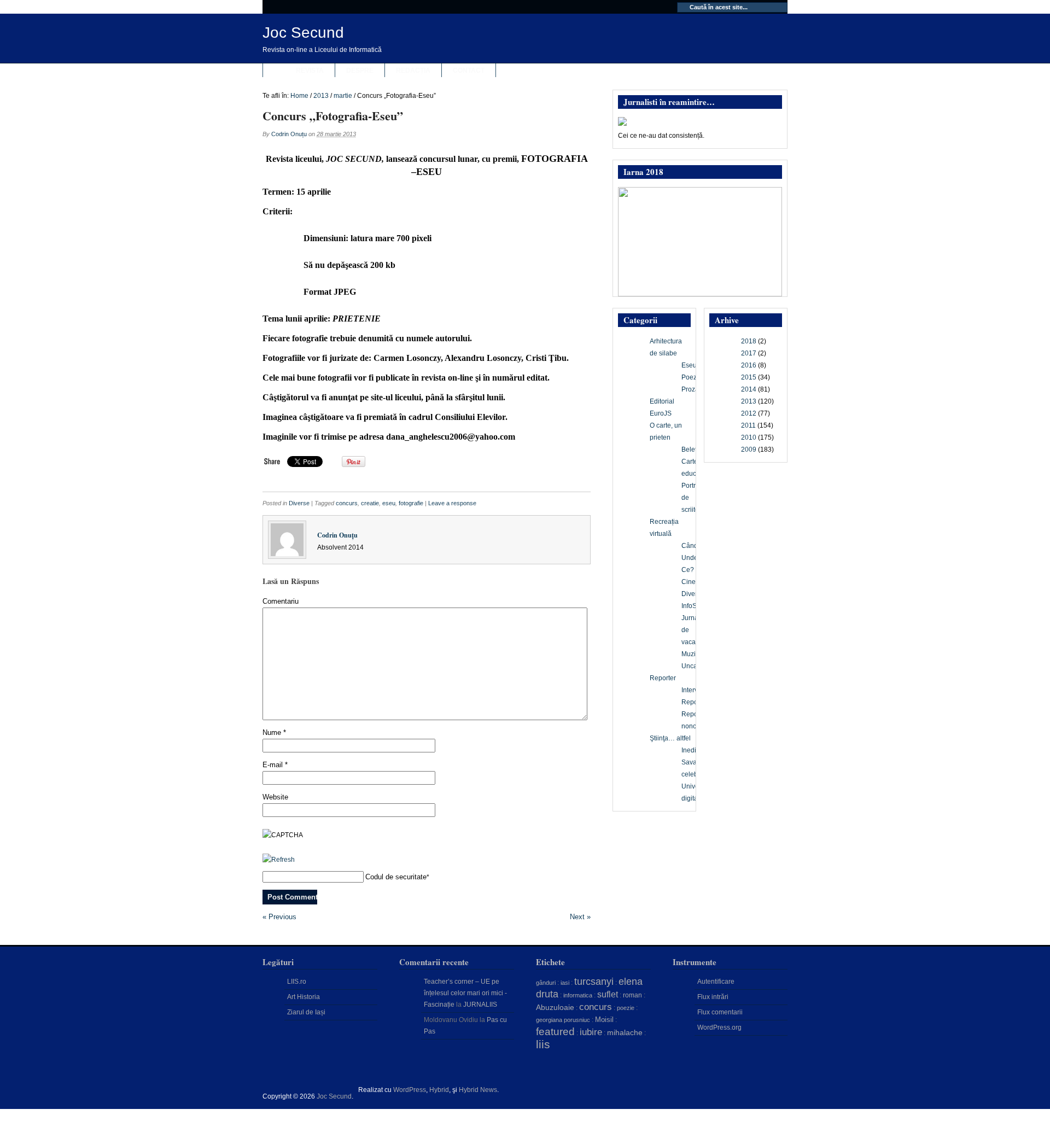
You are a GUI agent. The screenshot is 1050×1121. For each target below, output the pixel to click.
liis (543, 1044)
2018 (748, 341)
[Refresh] (278, 859)
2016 (748, 365)
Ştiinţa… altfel (670, 738)
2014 (748, 389)
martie (343, 96)
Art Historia (303, 997)
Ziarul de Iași (306, 1012)
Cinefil (691, 582)
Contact (469, 70)
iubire (591, 1032)
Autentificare (715, 981)
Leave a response (452, 503)
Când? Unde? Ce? (691, 558)
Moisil (604, 1019)
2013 (321, 96)
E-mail (275, 765)
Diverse (299, 503)
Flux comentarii (720, 1012)
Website (275, 797)
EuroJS (661, 413)
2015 (748, 377)
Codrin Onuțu (289, 134)
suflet (607, 994)
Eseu (689, 365)
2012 (748, 413)
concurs (347, 503)
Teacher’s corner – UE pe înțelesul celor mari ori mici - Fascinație (465, 993)
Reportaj (694, 702)
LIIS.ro (296, 981)
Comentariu (280, 601)
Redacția (413, 70)
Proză (690, 389)
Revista (310, 70)
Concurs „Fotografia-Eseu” (332, 116)
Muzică (692, 654)
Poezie (691, 377)
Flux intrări (712, 997)
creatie (370, 503)
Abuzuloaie (555, 1007)
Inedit (689, 750)
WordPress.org (719, 1027)
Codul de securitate (396, 877)
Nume (274, 732)
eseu (388, 503)
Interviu (692, 690)
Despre (360, 70)
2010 (748, 437)
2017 (748, 353)
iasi (565, 982)
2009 (748, 449)
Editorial (662, 401)
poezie (625, 1008)
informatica (577, 995)
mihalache (625, 1032)
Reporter (663, 678)
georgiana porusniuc (563, 1020)
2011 (748, 425)
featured (555, 1031)
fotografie (411, 503)
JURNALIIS (480, 1004)
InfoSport (694, 606)
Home (299, 96)
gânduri (546, 982)
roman (632, 995)
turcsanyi (594, 981)
